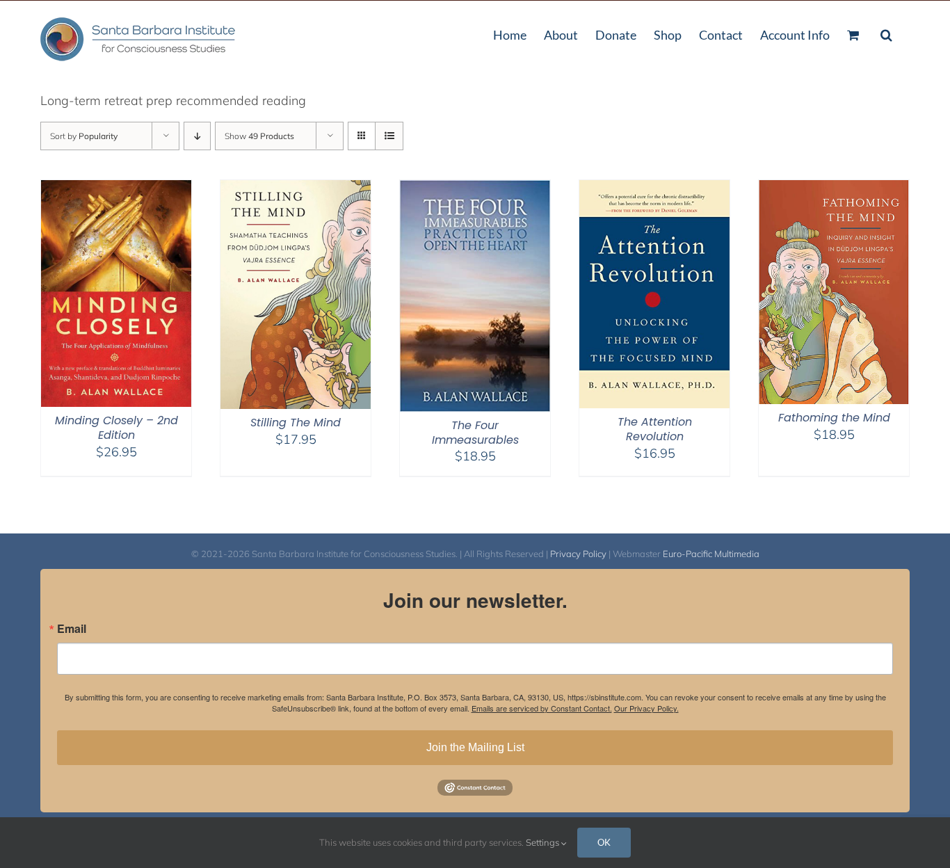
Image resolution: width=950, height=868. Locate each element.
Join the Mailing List (475, 747)
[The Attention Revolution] (654, 189)
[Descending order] (197, 136)
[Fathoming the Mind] (834, 189)
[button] (886, 33)
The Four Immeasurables (475, 432)
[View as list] (389, 136)
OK (604, 842)
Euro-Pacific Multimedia (711, 553)
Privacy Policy (578, 553)
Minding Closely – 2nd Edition (116, 427)
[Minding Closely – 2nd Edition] (116, 189)
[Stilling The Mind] (295, 189)
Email (71, 628)
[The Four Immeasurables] (475, 189)
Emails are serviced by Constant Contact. (542, 708)
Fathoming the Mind (834, 418)
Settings (543, 842)
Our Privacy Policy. (646, 708)
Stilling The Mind (295, 423)
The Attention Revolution (655, 429)
